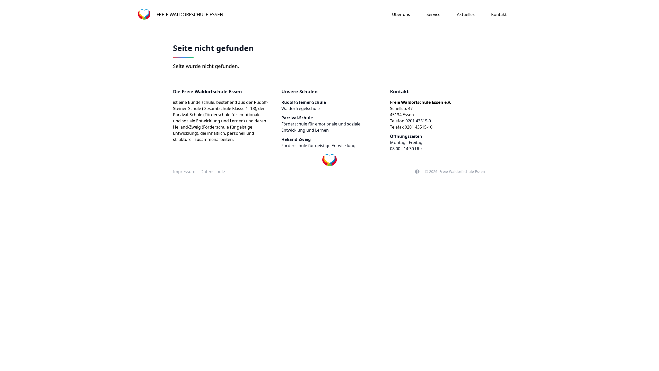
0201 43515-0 (418, 121)
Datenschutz (213, 171)
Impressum (184, 171)
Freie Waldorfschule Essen (462, 171)
